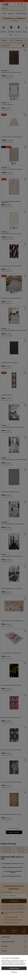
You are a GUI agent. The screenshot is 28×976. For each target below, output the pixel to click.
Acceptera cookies (14, 968)
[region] (14, 965)
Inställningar (14, 972)
